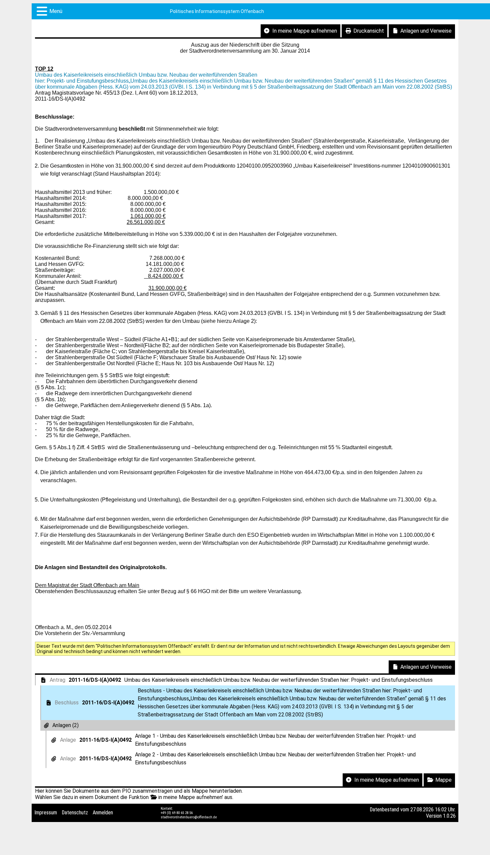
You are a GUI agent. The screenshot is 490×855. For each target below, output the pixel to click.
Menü (55, 11)
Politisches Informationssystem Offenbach (217, 11)
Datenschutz (75, 812)
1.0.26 (449, 816)
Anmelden (103, 812)
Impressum (45, 812)
